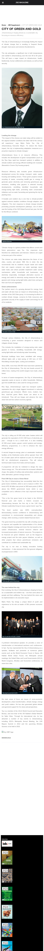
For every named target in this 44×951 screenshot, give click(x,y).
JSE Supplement (14, 25)
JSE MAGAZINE (22, 2)
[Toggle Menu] (3, 2)
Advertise (5, 839)
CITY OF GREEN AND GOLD (21, 29)
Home (4, 25)
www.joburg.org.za (6, 737)
